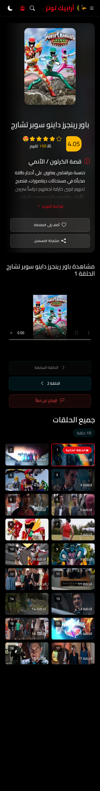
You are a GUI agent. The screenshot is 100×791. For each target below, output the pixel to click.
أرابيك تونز (60, 8)
